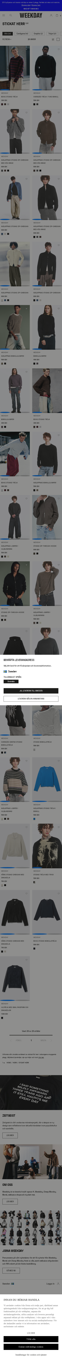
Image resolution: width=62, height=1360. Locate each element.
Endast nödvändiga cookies (31, 1347)
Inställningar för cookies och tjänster (31, 1355)
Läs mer (31, 1333)
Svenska (11, 681)
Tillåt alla (31, 1339)
